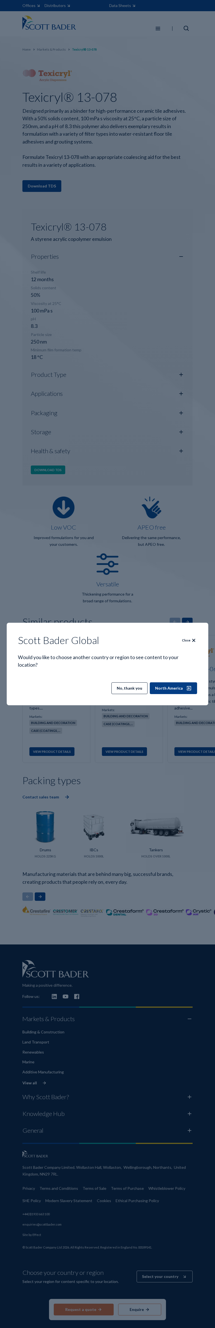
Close (186, 640)
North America (169, 688)
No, (129, 688)
